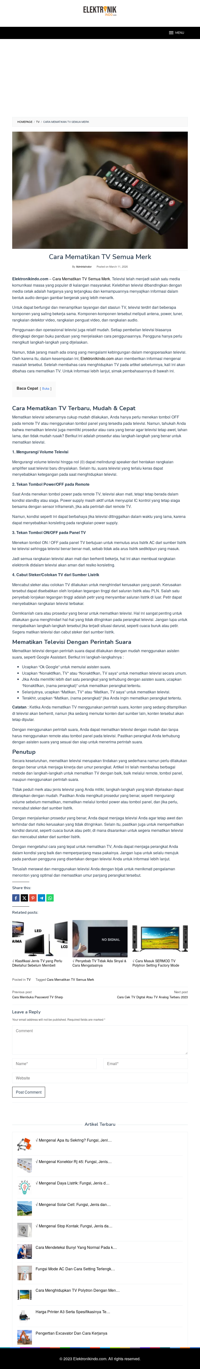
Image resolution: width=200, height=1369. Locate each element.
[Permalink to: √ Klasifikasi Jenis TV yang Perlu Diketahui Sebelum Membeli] (40, 938)
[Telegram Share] (41, 898)
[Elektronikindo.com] (100, 10)
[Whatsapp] (50, 898)
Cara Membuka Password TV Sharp (37, 994)
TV (29, 979)
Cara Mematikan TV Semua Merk (81, 279)
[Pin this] (33, 898)
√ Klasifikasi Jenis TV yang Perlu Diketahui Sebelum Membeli (37, 963)
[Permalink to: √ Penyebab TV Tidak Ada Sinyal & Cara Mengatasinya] (100, 938)
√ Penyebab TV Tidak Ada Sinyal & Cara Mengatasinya (99, 963)
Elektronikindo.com (97, 358)
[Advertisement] (100, 80)
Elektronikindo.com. (90, 1358)
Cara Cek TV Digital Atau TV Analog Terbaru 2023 (152, 994)
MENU (179, 33)
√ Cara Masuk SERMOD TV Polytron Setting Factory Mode (155, 963)
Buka (45, 388)
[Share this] (16, 898)
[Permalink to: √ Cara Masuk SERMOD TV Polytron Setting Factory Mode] (160, 938)
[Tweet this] (24, 898)
